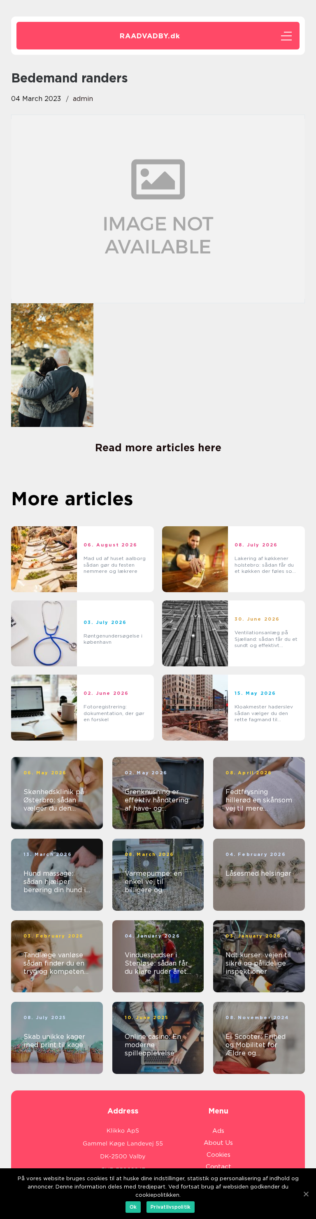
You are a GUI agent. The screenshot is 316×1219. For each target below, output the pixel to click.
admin (83, 99)
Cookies (218, 1154)
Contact (218, 1166)
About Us (218, 1142)
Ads (218, 1131)
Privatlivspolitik (171, 1207)
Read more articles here (158, 447)
